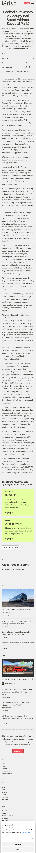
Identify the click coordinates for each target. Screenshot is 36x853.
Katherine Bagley (10, 683)
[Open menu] (32, 3)
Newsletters (5, 810)
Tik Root (4, 637)
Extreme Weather (7, 773)
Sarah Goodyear (6, 53)
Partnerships (5, 797)
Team (3, 789)
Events (4, 813)
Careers (4, 794)
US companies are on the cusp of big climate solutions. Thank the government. (16, 705)
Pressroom (5, 799)
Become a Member (7, 815)
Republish (5, 820)
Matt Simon (5, 626)
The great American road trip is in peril (17, 679)
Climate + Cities (30, 62)
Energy (4, 763)
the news (29, 139)
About (3, 787)
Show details (27, 839)
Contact (4, 792)
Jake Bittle (5, 710)
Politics (4, 766)
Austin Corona (6, 724)
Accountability (6, 771)
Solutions (4, 768)
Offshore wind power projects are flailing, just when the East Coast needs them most (17, 718)
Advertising (5, 818)
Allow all (18, 844)
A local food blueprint (15, 564)
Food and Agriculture (17, 569)
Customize (17, 849)
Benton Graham (6, 616)
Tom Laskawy (6, 569)
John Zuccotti (23, 389)
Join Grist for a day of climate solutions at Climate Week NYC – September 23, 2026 (17, 691)
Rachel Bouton (6, 697)
